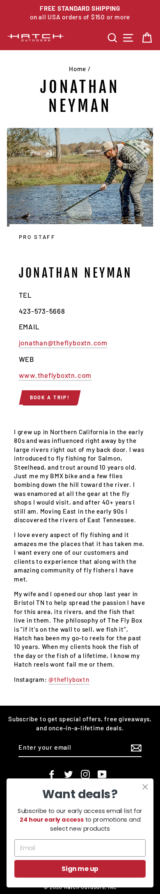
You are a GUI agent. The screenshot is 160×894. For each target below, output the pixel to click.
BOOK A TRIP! (50, 397)
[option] (80, 13)
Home (77, 68)
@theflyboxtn (68, 679)
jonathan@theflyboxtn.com (63, 342)
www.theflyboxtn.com (55, 375)
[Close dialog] (145, 786)
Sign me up (80, 868)
